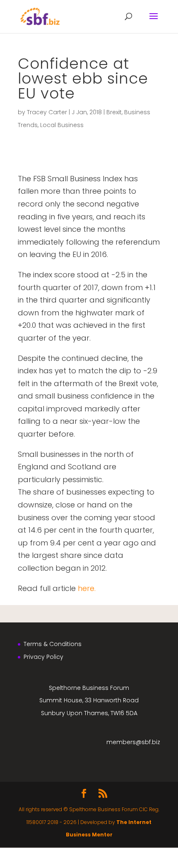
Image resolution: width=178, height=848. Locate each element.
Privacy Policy (43, 657)
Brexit (114, 112)
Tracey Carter (47, 112)
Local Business (62, 125)
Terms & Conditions (53, 644)
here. (87, 588)
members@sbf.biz (133, 742)
